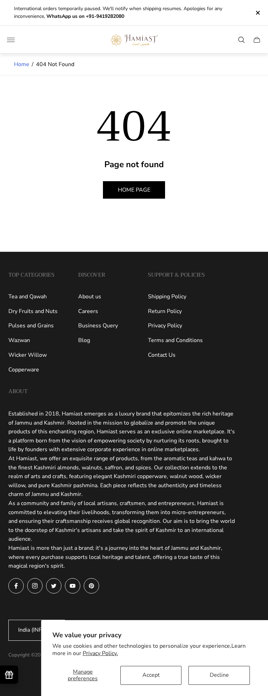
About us (89, 296)
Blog (84, 340)
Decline (219, 675)
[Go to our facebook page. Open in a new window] (16, 586)
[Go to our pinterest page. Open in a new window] (91, 586)
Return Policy (165, 311)
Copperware (23, 370)
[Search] (241, 40)
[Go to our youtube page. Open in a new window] (72, 586)
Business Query (98, 325)
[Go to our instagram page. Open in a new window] (35, 586)
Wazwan (19, 340)
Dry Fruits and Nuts (33, 311)
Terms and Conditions (175, 340)
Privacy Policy (165, 325)
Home (21, 64)
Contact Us (162, 355)
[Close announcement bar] (257, 12)
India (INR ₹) (33, 630)
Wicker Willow (27, 355)
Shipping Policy (167, 296)
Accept (151, 675)
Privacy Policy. (100, 653)
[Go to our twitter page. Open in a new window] (53, 586)
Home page (134, 190)
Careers (88, 311)
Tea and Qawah (27, 296)
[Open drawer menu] (10, 40)
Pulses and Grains (31, 325)
